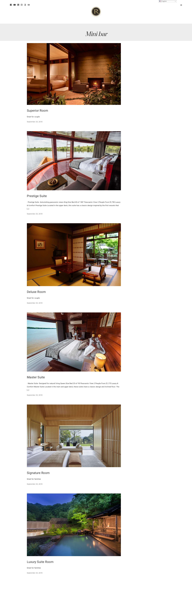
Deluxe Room (36, 292)
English (164, 1)
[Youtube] (14, 5)
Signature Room (38, 473)
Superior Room (37, 110)
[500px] (25, 5)
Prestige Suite (37, 196)
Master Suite (36, 377)
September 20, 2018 (34, 122)
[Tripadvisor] (29, 5)
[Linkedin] (18, 5)
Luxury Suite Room (40, 562)
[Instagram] (22, 5)
